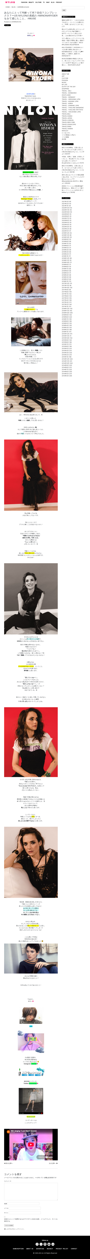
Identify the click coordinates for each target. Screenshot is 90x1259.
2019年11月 (65, 235)
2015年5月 (65, 348)
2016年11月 (65, 311)
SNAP (48, 2)
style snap (30, 1117)
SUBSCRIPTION (18, 1249)
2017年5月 (65, 298)
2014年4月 (65, 376)
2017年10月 (65, 287)
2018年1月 (65, 281)
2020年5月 (65, 222)
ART (63, 76)
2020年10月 (66, 212)
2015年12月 (65, 334)
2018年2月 (65, 279)
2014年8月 (65, 367)
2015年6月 (65, 346)
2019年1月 (65, 256)
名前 (5, 1203)
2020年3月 (65, 227)
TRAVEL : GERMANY (68, 97)
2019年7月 (65, 243)
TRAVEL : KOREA (67, 103)
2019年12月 (65, 233)
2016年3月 (65, 327)
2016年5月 (65, 323)
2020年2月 (65, 229)
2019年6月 (65, 245)
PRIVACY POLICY (62, 1249)
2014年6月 (65, 371)
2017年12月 (65, 283)
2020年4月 (65, 224)
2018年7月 (65, 269)
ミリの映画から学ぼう (69, 135)
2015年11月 (65, 336)
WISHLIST (65, 131)
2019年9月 (65, 239)
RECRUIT (50, 1249)
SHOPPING (65, 89)
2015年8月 (65, 342)
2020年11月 (65, 210)
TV (44, 2)
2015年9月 (65, 340)
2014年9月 (65, 365)
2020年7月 (65, 218)
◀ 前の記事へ (8, 1163)
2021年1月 (65, 206)
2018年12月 (65, 258)
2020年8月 (65, 216)
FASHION (24, 2)
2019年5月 (65, 248)
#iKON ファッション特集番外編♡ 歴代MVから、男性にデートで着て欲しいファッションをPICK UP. (73, 188)
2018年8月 (65, 266)
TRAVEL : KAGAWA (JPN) (70, 101)
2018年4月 (65, 275)
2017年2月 (65, 304)
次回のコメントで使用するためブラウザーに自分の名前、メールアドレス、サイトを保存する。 (31, 1220)
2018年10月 (65, 262)
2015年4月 (65, 350)
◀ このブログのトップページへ (14, 1229)
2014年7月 (65, 369)
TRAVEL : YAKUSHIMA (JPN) (71, 112)
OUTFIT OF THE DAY (69, 86)
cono (74, 163)
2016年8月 (65, 317)
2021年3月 (65, 201)
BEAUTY (31, 2)
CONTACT (74, 1249)
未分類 (64, 139)
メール (6, 1208)
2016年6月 (65, 321)
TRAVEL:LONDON (67, 120)
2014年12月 (65, 359)
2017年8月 (65, 292)
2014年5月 (65, 374)
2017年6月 (65, 296)
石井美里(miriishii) (23, 7)
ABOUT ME (65, 74)
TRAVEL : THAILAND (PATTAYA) (72, 110)
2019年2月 (65, 254)
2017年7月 (65, 294)
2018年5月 (65, 273)
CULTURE (38, 2)
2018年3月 (65, 277)
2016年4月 (65, 325)
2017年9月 (65, 290)
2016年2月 (65, 329)
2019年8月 (65, 241)
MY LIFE (64, 84)
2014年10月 (65, 363)
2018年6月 (65, 271)
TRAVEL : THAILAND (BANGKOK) (73, 107)
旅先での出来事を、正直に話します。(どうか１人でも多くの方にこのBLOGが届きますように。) (72, 150)
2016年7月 (65, 319)
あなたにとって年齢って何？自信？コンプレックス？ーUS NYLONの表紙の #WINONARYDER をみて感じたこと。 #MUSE (31, 15)
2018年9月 (65, 264)
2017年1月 (65, 306)
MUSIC (64, 82)
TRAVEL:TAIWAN (67, 128)
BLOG (52, 2)
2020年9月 (65, 214)
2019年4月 (65, 250)
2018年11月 (65, 260)
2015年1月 (65, 357)
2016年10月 (65, 313)
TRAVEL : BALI (66, 91)
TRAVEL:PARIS (66, 126)
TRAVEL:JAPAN (67, 118)
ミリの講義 (65, 137)
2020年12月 (66, 208)
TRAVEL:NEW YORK (68, 122)
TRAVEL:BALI (66, 114)
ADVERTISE (40, 1249)
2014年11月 (65, 361)
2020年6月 (65, 220)
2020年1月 (65, 231)
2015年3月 (65, 353)
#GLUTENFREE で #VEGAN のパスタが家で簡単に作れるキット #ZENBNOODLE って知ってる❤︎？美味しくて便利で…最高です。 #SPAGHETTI (73, 52)
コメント (7, 1181)
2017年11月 (65, 285)
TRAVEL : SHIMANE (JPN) (70, 105)
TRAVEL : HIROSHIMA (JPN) (71, 99)
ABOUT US (29, 1249)
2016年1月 (65, 332)
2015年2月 (65, 355)
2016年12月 (65, 308)
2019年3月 (65, 252)
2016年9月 (65, 315)
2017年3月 (65, 302)
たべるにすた (66, 133)
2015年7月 (65, 344)
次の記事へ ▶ (53, 1163)
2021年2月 (65, 203)
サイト (6, 1213)
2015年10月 (65, 338)
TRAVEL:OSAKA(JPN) (69, 124)
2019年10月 (65, 237)
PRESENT (59, 2)
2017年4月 (65, 300)
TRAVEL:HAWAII (67, 116)
